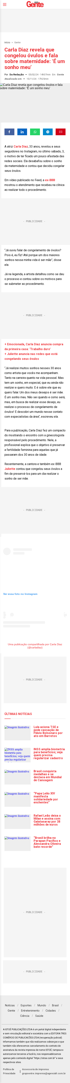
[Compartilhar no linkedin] (22, 132)
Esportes (26, 1005)
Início (7, 42)
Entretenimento (30, 1010)
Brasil (55, 1005)
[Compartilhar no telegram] (48, 132)
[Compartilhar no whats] (35, 132)
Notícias (10, 1005)
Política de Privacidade (9, 1071)
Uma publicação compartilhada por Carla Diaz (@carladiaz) (35, 646)
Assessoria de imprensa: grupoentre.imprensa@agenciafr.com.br (44, 1071)
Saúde (39, 1015)
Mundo (42, 1005)
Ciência (24, 1015)
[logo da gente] (35, 4)
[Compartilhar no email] (61, 132)
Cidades (51, 1010)
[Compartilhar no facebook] (9, 132)
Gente (17, 42)
